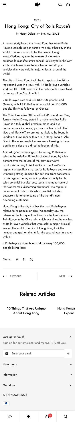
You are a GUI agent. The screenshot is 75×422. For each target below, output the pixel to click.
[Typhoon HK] (37, 4)
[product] (9, 416)
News (37, 19)
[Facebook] (17, 259)
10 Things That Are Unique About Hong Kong (26, 310)
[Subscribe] (68, 353)
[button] (68, 4)
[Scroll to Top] (68, 402)
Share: (7, 259)
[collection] (28, 416)
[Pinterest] (24, 259)
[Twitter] (31, 259)
